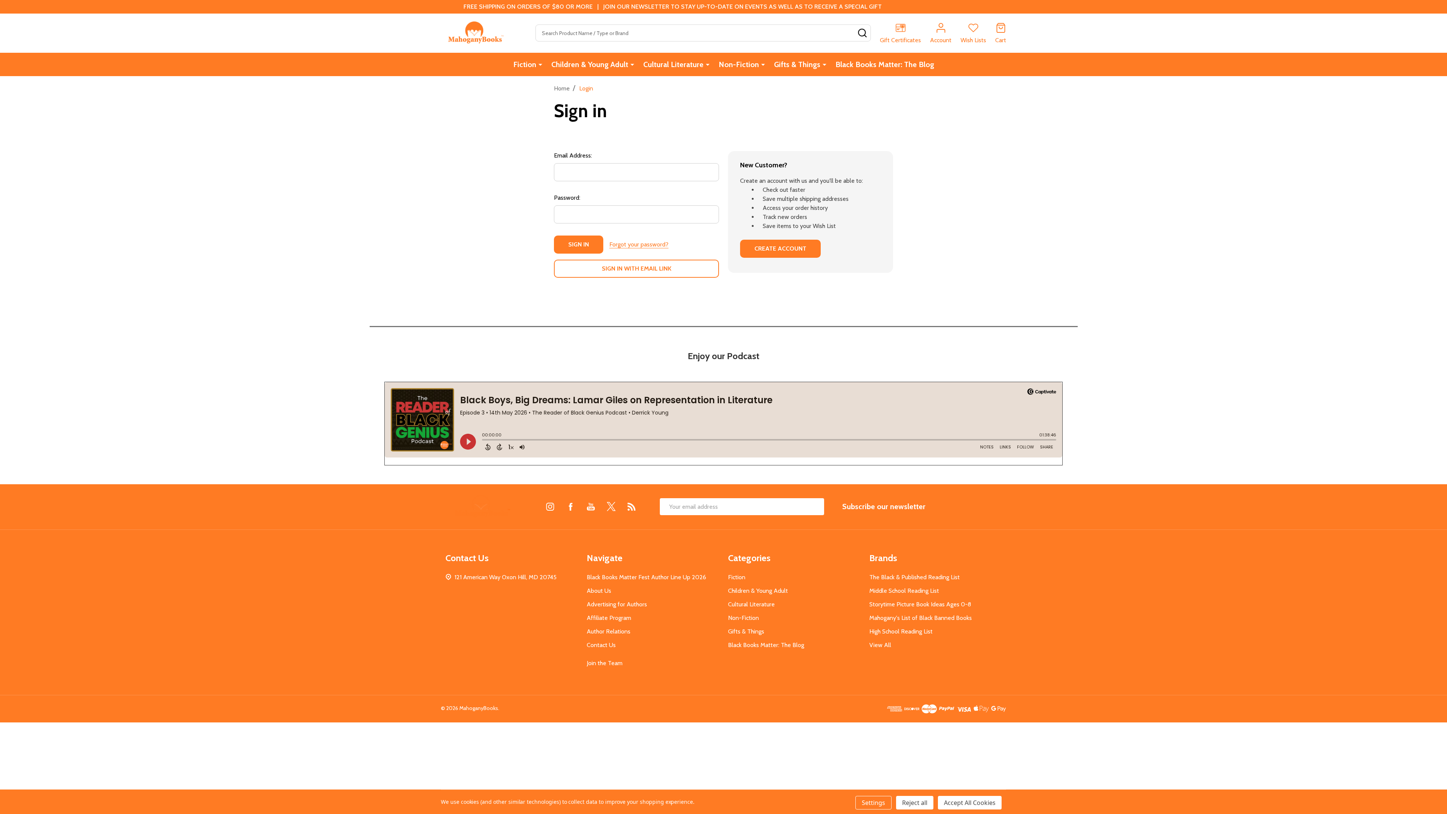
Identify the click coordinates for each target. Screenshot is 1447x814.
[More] (540, 64)
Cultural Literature (673, 64)
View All (880, 645)
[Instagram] (550, 506)
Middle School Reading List (904, 590)
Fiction (524, 64)
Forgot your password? (638, 244)
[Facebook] (570, 506)
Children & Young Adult (589, 64)
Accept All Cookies (970, 803)
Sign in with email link (636, 268)
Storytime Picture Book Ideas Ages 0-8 (920, 604)
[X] (611, 506)
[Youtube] (591, 506)
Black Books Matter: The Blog (884, 64)
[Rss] (631, 506)
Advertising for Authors (617, 604)
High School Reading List (901, 631)
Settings (873, 803)
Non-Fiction (739, 64)
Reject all (914, 803)
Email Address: (573, 155)
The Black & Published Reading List (914, 577)
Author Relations (608, 631)
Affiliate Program (609, 617)
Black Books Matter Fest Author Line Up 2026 (646, 577)
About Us (599, 590)
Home (562, 88)
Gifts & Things (797, 64)
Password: (567, 197)
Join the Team (605, 663)
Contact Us (601, 645)
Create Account (780, 248)
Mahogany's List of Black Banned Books (920, 617)
